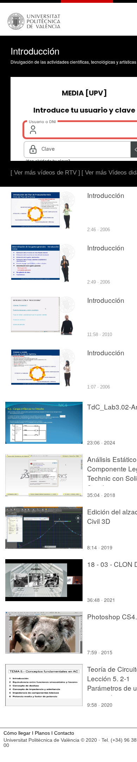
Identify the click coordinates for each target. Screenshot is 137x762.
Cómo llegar (17, 733)
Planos (42, 733)
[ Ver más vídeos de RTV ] (45, 172)
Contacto (64, 733)
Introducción (105, 195)
